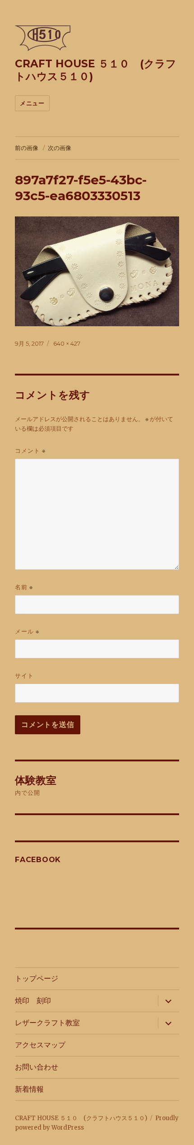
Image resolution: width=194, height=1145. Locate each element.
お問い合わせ (36, 1067)
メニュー (32, 103)
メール (27, 631)
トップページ (36, 978)
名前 (24, 587)
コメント (30, 451)
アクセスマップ (40, 1045)
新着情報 (29, 1089)
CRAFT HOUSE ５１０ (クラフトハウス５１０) (81, 1118)
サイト (24, 675)
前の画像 (26, 147)
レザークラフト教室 (47, 1022)
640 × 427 (66, 343)
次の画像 (59, 147)
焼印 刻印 (33, 1000)
